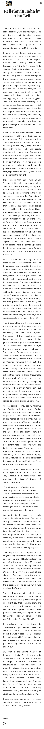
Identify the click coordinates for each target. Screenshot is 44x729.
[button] (3, 3)
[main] (22, 13)
